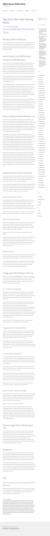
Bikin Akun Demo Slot (16, 502)
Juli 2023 (41, 154)
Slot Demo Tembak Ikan (7, 512)
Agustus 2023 (41, 152)
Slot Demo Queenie (21, 510)
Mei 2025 (40, 106)
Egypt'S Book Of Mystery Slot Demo (20, 506)
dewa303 (39, 202)
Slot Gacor (12, 10)
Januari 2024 (41, 141)
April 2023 (41, 160)
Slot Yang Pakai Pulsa (29, 512)
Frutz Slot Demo (31, 506)
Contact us (33, 10)
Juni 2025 (41, 103)
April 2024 (41, 134)
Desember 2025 (42, 90)
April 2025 (41, 108)
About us (27, 10)
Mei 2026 (40, 79)
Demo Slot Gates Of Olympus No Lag (25, 503)
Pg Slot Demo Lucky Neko (23, 509)
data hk (39, 204)
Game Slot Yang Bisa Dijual (8, 508)
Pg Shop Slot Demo (14, 509)
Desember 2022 (42, 169)
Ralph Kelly (16, 26)
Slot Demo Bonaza (13, 510)
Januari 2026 (41, 88)
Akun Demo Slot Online (9, 500)
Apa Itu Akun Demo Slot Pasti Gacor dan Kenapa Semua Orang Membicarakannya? (43, 31)
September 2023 (42, 149)
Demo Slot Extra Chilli (13, 503)
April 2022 (41, 180)
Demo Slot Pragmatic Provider (22, 505)
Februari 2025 (41, 112)
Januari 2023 (41, 167)
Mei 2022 (40, 178)
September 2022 (42, 176)
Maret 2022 (41, 182)
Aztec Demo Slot (30, 500)
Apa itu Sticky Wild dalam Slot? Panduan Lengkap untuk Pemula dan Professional (43, 39)
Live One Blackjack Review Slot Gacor (19, 30)
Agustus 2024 (41, 125)
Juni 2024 (41, 130)
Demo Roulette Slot (25, 502)
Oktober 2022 (41, 174)
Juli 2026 (41, 77)
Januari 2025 (41, 114)
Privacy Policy (6, 528)
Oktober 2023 (41, 147)
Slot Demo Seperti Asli (30, 510)
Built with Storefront (14, 528)
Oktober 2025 (41, 95)
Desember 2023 (42, 143)
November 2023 (42, 145)
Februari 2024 (41, 138)
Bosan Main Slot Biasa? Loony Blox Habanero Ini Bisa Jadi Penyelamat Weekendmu (42, 46)
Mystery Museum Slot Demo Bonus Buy (22, 508)
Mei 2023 (40, 158)
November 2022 (42, 171)
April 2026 (41, 81)
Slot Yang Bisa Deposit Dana (18, 512)
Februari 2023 (41, 165)
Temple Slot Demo (6, 513)
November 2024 (42, 119)
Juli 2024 (41, 128)
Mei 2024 (40, 132)
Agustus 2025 (41, 99)
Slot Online (5, 10)
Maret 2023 (41, 163)
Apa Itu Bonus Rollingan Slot (20, 500)
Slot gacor (40, 215)
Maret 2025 (41, 110)
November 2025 (42, 92)
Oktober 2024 (41, 121)
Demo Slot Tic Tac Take (7, 506)
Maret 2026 (41, 84)
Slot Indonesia (20, 10)
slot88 (39, 210)
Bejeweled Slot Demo (7, 502)
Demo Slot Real (32, 505)
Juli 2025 (41, 101)
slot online (40, 196)
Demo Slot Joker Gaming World (9, 505)
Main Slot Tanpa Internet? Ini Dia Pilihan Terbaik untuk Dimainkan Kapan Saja (42, 63)
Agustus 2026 (41, 75)
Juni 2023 (41, 156)
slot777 (39, 213)
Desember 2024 (42, 117)
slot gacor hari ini (41, 199)
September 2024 (42, 123)
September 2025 (42, 97)
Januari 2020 (41, 187)
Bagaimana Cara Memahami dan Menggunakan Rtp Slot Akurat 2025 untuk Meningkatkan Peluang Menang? (42, 54)
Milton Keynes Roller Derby (14, 4)
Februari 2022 (41, 184)
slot (38, 207)
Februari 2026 (41, 86)
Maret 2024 (41, 136)
